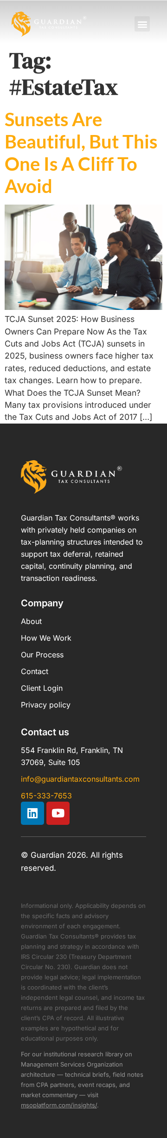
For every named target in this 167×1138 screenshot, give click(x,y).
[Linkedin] (32, 813)
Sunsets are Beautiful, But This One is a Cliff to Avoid (81, 152)
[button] (142, 24)
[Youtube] (58, 813)
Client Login (42, 688)
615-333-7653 (46, 795)
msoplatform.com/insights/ (59, 1105)
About (31, 621)
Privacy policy (46, 704)
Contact (34, 671)
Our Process (42, 654)
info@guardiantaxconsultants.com (80, 779)
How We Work (46, 638)
